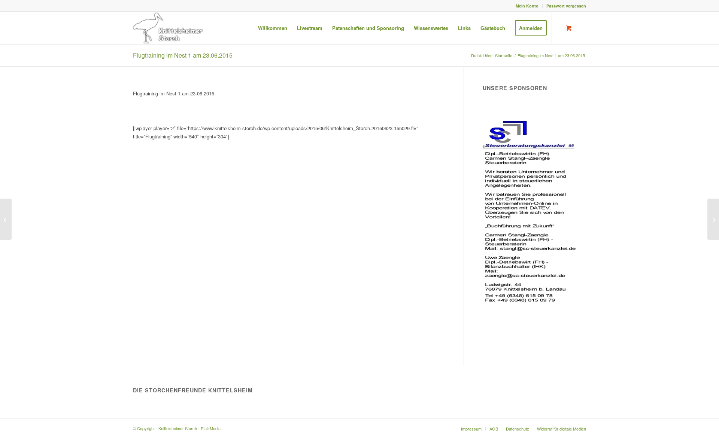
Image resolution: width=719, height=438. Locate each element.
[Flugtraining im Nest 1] (6, 219)
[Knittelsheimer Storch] (168, 28)
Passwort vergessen (566, 6)
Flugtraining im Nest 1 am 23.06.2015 (183, 55)
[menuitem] (527, 6)
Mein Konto (527, 6)
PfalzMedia (211, 428)
